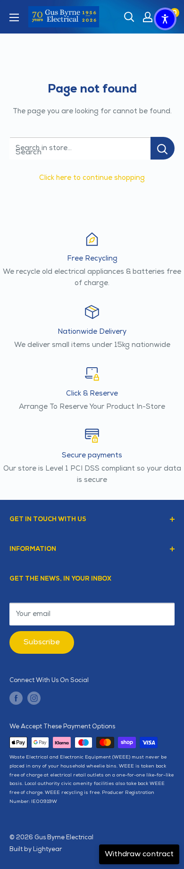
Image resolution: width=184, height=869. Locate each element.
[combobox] (80, 148)
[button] (165, 19)
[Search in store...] (163, 148)
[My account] (147, 17)
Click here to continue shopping (92, 178)
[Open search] (129, 17)
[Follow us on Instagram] (34, 697)
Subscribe (42, 642)
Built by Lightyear (35, 849)
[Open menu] (14, 17)
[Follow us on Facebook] (16, 697)
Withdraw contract (139, 854)
